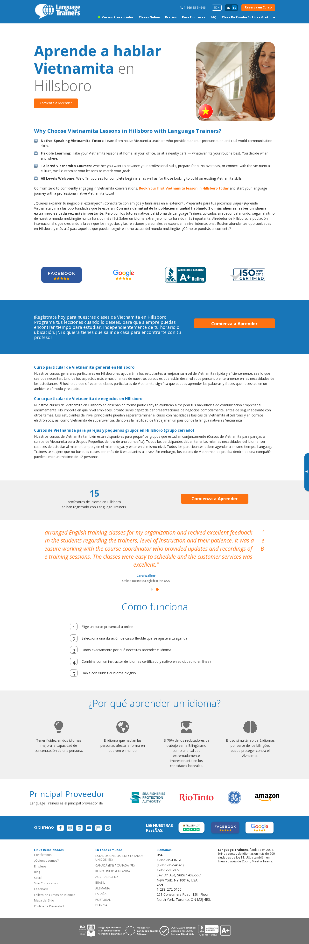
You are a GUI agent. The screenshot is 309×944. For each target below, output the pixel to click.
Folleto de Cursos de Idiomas (54, 887)
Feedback (41, 881)
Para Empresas (193, 17)
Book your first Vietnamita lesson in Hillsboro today (184, 188)
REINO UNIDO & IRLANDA (112, 863)
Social (38, 870)
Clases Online (149, 17)
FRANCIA (101, 898)
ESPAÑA (100, 886)
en (228, 7)
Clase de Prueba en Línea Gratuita (248, 17)
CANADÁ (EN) (104, 858)
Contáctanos (42, 847)
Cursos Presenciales (117, 17)
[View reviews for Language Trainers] (214, 923)
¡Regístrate (45, 317)
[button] (152, 582)
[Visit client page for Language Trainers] (179, 923)
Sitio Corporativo (46, 876)
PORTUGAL (103, 892)
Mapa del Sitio (44, 893)
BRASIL (100, 875)
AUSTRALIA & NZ (106, 869)
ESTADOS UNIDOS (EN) (111, 848)
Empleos (40, 859)
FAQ (214, 17)
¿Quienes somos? (46, 853)
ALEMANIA (102, 881)
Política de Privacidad (49, 898)
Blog (37, 864)
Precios (171, 17)
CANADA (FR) (125, 858)
